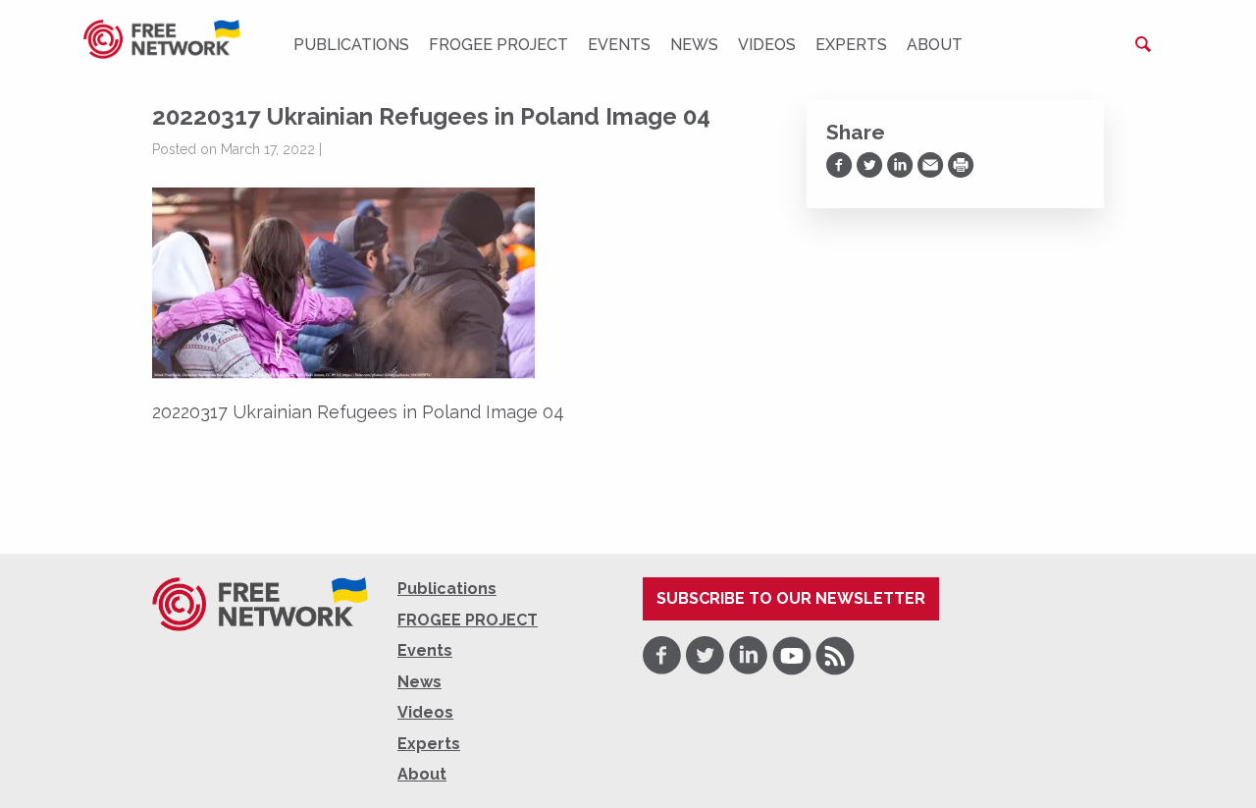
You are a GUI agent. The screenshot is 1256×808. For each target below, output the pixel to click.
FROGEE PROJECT (498, 44)
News (694, 44)
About (935, 44)
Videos (767, 44)
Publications (351, 44)
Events (619, 44)
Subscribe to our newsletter (790, 598)
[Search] (1143, 44)
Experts (851, 44)
